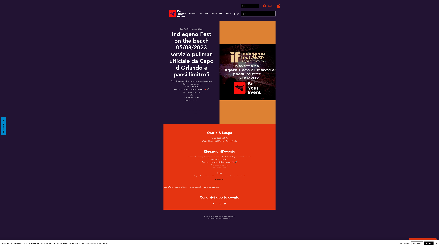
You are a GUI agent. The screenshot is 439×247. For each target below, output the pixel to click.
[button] (279, 6)
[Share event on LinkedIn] (225, 203)
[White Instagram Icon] (238, 14)
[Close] (436, 243)
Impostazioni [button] (405, 243)
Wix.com (232, 216)
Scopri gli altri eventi (191, 113)
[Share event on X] (219, 203)
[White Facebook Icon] (234, 14)
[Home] (162, 219)
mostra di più (219, 179)
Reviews (3, 126)
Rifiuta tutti (417, 243)
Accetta (429, 243)
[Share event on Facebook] (214, 203)
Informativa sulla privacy (99, 243)
